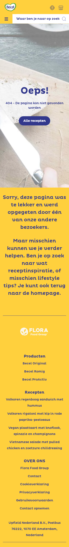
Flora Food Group (34, 468)
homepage (45, 293)
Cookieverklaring (34, 484)
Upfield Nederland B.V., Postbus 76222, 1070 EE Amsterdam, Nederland (35, 529)
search (64, 19)
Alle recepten (34, 121)
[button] (52, 7)
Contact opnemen (34, 508)
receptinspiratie (30, 271)
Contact (34, 476)
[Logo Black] (10, 2)
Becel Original (34, 363)
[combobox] (40, 18)
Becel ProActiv (34, 379)
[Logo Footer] (34, 321)
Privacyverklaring (34, 492)
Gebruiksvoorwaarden (34, 500)
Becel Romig (34, 371)
